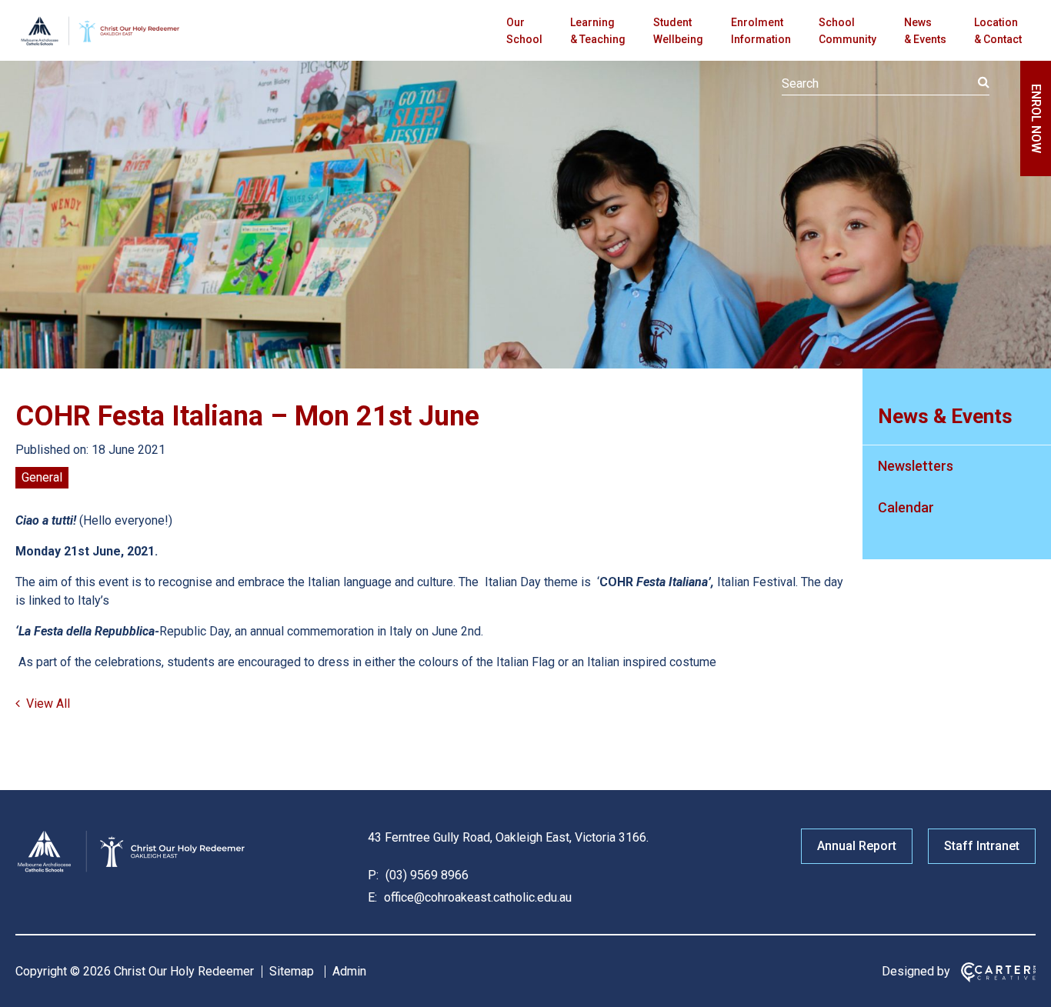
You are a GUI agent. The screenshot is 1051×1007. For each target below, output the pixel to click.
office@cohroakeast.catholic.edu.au (476, 897)
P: (373, 875)
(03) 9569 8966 (425, 875)
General (42, 477)
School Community (847, 30)
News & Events (925, 30)
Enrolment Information (761, 30)
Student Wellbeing (678, 30)
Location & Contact (998, 30)
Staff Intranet (981, 846)
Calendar (906, 507)
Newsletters (915, 466)
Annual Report (856, 846)
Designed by (916, 971)
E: (372, 897)
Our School (524, 30)
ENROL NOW (1036, 118)
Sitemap (291, 971)
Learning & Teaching (598, 30)
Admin (349, 971)
